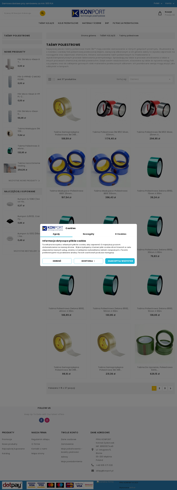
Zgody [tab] (56, 234)
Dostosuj (87, 261)
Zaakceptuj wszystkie (120, 261)
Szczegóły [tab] (88, 234)
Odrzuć (57, 261)
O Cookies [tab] (120, 234)
